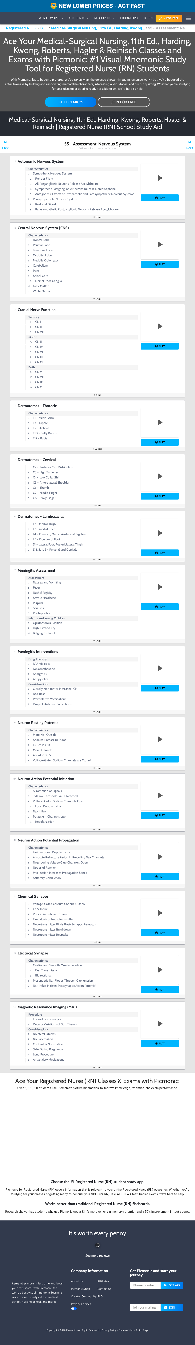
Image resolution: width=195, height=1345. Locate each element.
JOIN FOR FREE (124, 102)
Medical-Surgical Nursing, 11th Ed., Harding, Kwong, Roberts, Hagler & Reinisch (98, 28)
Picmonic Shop (80, 1289)
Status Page (142, 1330)
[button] (97, 1135)
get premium (71, 102)
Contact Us (105, 1289)
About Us (77, 1281)
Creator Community (84, 1296)
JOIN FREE (169, 18)
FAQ (100, 1296)
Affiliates (103, 1281)
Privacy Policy (109, 1330)
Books (44, 28)
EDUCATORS (129, 18)
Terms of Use (126, 1330)
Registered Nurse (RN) (19, 28)
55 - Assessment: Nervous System (168, 28)
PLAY (162, 198)
